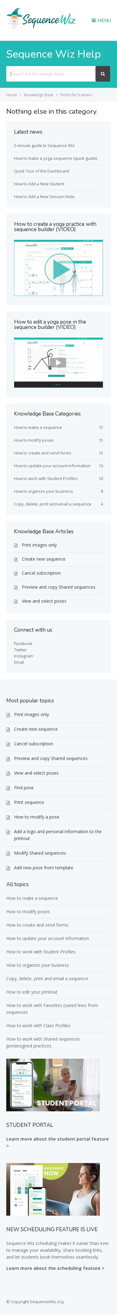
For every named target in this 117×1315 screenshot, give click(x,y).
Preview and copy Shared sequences (58, 587)
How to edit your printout (31, 992)
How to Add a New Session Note (44, 196)
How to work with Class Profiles (38, 1025)
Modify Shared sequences (40, 853)
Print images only (39, 545)
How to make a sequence (38, 427)
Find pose (24, 787)
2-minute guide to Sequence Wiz (44, 145)
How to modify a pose (36, 817)
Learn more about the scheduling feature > (55, 1268)
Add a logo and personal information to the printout (58, 834)
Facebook (23, 643)
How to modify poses (34, 440)
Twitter (20, 650)
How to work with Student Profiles (46, 478)
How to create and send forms (42, 453)
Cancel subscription (41, 573)
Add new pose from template (43, 868)
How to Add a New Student (39, 184)
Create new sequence (44, 559)
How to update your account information (52, 465)
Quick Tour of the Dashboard (41, 171)
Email (19, 662)
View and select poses (44, 601)
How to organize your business (43, 491)
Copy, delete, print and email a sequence (52, 504)
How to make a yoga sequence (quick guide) (55, 158)
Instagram (23, 656)
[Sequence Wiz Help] (41, 29)
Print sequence (29, 802)
